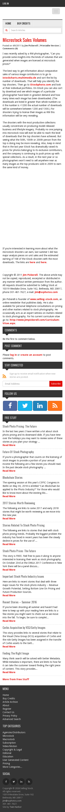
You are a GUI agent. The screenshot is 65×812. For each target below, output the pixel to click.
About (6, 705)
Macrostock (9, 739)
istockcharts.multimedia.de (19, 77)
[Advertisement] (32, 206)
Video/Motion (10, 746)
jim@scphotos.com (46, 292)
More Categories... (12, 766)
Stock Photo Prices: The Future (19, 551)
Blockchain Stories (13, 477)
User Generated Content (15, 760)
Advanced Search (12, 719)
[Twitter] (13, 781)
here (32, 262)
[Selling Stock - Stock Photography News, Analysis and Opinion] (24, 13)
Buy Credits (23, 23)
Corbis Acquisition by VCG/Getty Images (24, 628)
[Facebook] (6, 781)
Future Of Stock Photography (18, 452)
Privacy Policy (10, 715)
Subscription (9, 742)
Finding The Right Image (16, 653)
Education (8, 756)
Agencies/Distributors (14, 732)
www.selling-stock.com (44, 299)
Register (7, 708)
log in (13, 354)
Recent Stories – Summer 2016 (20, 602)
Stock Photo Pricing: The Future (20, 426)
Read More (9, 445)
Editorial (7, 753)
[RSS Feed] (28, 781)
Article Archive (10, 702)
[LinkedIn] (21, 781)
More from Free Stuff (16, 679)
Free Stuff (10, 418)
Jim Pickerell (31, 45)
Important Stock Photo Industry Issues (23, 576)
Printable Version (49, 45)
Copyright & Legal (12, 749)
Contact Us (8, 712)
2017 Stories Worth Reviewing (19, 503)
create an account (31, 354)
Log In (6, 3)
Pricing (6, 763)
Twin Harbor (16, 807)
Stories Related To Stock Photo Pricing (24, 525)
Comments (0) (10, 48)
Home (8, 23)
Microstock (8, 735)
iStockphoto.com (40, 84)
